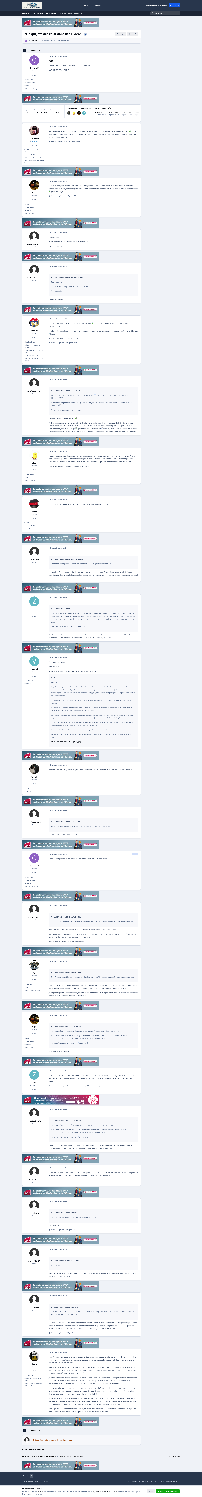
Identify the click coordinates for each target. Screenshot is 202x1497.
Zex (34, 609)
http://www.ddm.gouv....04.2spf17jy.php (66, 742)
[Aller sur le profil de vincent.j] (34, 661)
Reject (151, 1491)
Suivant (33, 50)
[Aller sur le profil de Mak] (68, 113)
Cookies (45, 1481)
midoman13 (34, 511)
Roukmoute (34, 138)
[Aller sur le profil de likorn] (34, 1356)
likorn (34, 1364)
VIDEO (51, 61)
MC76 (34, 193)
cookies (40, 1492)
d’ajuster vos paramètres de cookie (105, 1492)
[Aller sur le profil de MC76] (79, 113)
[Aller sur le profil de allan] (74, 113)
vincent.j (34, 669)
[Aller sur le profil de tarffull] (34, 769)
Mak (34, 973)
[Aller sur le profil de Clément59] (26, 41)
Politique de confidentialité (31, 1481)
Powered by (170, 1481)
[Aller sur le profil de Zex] (84, 113)
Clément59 (34, 68)
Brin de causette (63, 41)
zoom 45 (34, 330)
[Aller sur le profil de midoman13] (34, 503)
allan (34, 463)
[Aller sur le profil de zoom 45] (34, 323)
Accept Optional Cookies (169, 1491)
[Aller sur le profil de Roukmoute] (34, 131)
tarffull (34, 777)
